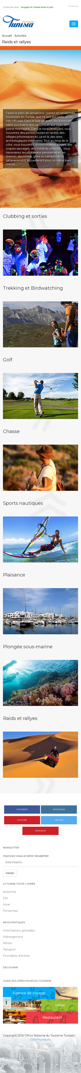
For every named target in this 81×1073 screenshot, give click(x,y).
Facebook (22, 809)
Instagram (59, 809)
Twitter (59, 820)
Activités (20, 35)
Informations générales (19, 930)
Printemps (10, 911)
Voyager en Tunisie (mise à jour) (37, 7)
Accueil (7, 35)
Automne (9, 892)
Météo (7, 943)
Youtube (22, 820)
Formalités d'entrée (16, 956)
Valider (10, 873)
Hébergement (13, 937)
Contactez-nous (11, 7)
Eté (5, 898)
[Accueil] (18, 21)
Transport (9, 949)
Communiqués (40, 1039)
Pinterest (40, 830)
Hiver (6, 904)
